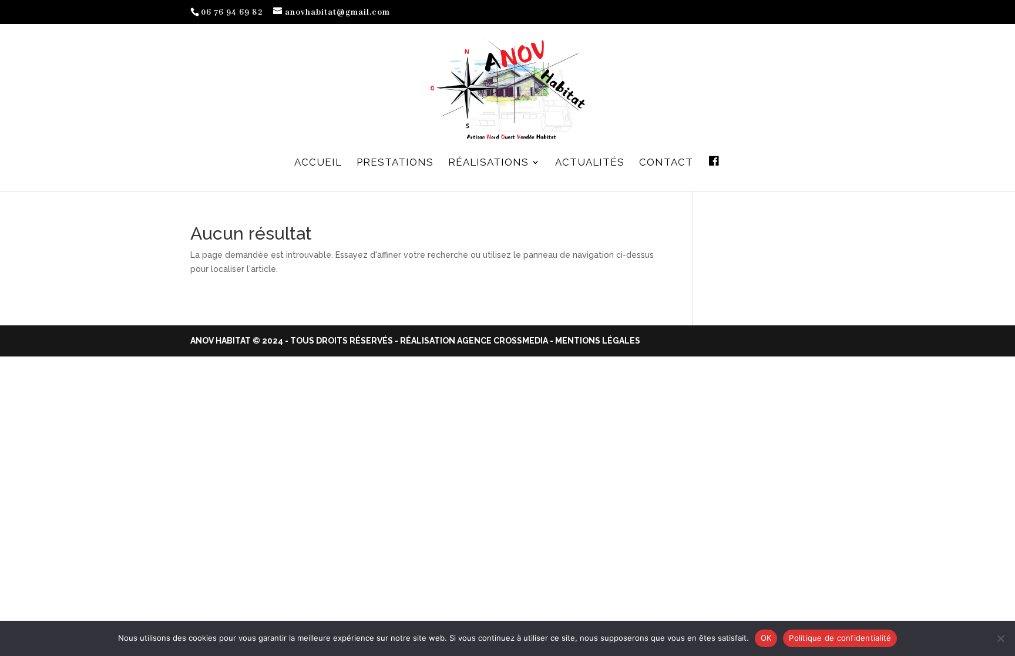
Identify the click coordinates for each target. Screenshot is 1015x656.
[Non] (1000, 638)
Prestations (395, 163)
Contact (666, 163)
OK (766, 637)
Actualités (589, 163)
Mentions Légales (597, 340)
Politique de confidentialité (840, 637)
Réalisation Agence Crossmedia (474, 340)
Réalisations (488, 163)
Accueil (318, 163)
